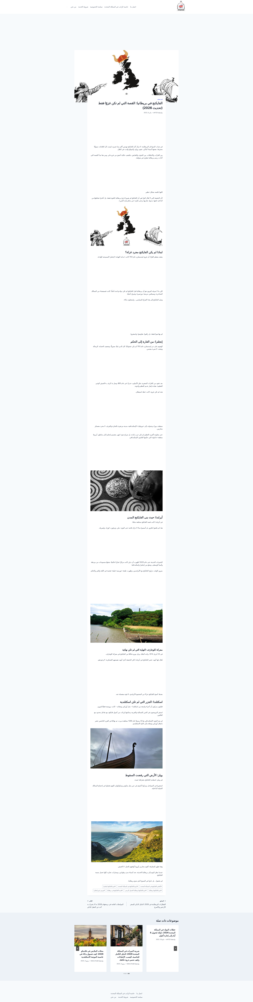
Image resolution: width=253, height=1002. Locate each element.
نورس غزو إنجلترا (99, 890)
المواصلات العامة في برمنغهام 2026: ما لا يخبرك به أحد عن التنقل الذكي (105, 904)
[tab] (128, 973)
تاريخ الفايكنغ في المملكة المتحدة (128, 886)
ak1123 (155, 112)
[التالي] (77, 948)
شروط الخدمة (83, 7)
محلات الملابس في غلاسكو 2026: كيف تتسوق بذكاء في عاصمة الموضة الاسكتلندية (91, 954)
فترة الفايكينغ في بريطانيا (115, 890)
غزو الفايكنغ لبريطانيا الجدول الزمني (136, 890)
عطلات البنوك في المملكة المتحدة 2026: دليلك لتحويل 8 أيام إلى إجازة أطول (162, 933)
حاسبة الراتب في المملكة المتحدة (116, 7)
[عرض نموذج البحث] (67, 7)
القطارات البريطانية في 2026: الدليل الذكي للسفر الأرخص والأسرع (148, 904)
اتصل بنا (133, 7)
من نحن (73, 7)
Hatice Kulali (131, 964)
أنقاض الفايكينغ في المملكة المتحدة (151, 886)
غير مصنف (160, 99)
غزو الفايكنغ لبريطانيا (155, 890)
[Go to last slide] (175, 948)
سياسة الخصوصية (96, 7)
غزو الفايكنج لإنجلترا (109, 886)
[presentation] (126, 935)
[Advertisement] (126, 35)
